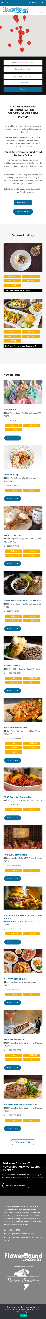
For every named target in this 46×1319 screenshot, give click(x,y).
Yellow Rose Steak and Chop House (22, 600)
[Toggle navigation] (41, 10)
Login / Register (33, 2)
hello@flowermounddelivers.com (21, 1234)
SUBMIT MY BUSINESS (15, 1186)
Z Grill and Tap (11, 474)
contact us (33, 1177)
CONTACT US (23, 212)
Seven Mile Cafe (12, 535)
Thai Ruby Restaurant (15, 854)
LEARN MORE (23, 202)
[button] (20, 28)
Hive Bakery (10, 409)
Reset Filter (23, 83)
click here (22, 1177)
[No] (43, 1311)
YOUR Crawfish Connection (18, 797)
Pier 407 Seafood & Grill (16, 978)
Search (23, 89)
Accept (23, 1315)
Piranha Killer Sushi (14, 1039)
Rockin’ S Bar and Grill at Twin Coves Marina (23, 917)
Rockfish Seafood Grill (15, 727)
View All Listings (23, 1142)
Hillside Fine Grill (12, 665)
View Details (12, 438)
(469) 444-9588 (13, 1230)
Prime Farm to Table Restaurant (21, 1104)
